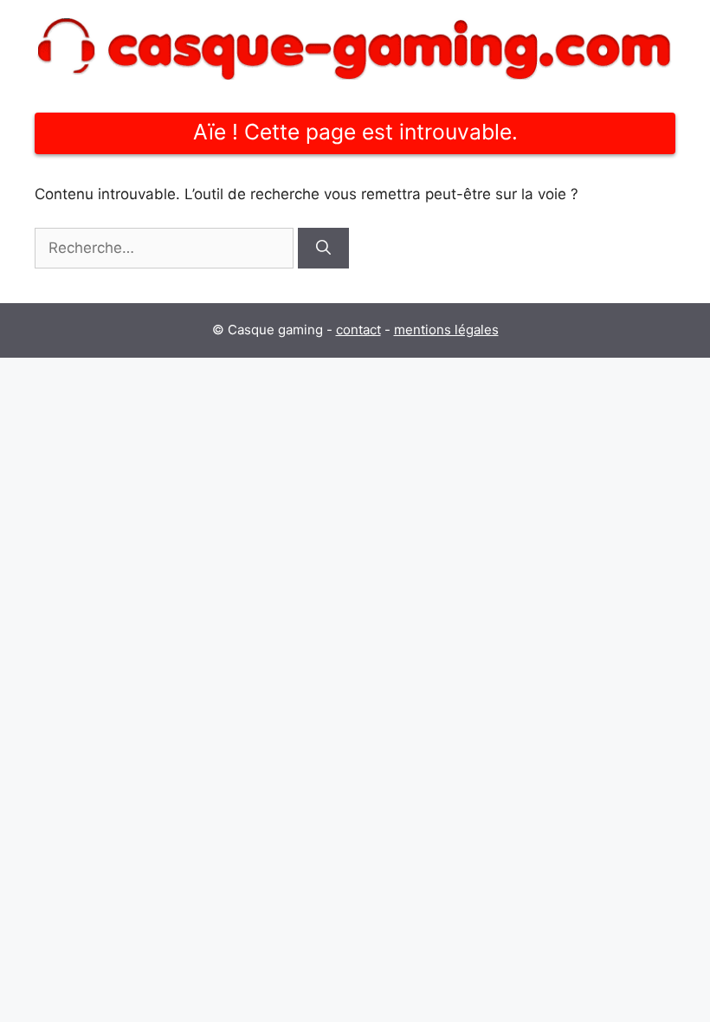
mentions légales (446, 329)
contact (358, 329)
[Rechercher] (323, 248)
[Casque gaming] (355, 47)
